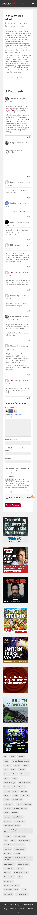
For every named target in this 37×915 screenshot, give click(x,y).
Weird (24, 890)
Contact (21, 909)
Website (8, 458)
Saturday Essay (9, 864)
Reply (28, 137)
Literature (7, 836)
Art (5, 757)
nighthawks (10, 111)
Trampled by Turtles (20, 873)
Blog (5, 909)
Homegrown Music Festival (13, 817)
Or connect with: (11, 407)
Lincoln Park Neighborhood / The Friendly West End (15, 831)
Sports (6, 778)
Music (6, 761)
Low (5, 840)
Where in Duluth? (22, 894)
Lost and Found (20, 836)
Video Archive (8, 881)
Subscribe (30, 909)
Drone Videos (17, 800)
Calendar (13, 909)
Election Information (24, 804)
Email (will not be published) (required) (15, 449)
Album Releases (24, 783)
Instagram (7, 821)
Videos (14, 778)
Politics (25, 765)
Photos (16, 765)
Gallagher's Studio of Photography (15, 808)
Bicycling (24, 791)
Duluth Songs (8, 804)
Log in (18, 912)
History (21, 757)
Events (12, 757)
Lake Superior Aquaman (12, 826)
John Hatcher (11, 23)
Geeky (6, 813)
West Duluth (8, 894)
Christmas (25, 795)
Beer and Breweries (10, 791)
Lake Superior (19, 821)
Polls (5, 770)
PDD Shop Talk (20, 849)
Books (15, 795)
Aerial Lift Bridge (9, 783)
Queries (17, 853)
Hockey (14, 813)
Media (13, 840)
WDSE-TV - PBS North (11, 885)
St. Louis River (8, 868)
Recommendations (10, 774)
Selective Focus (23, 864)
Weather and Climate (11, 890)
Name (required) (11, 440)
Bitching (6, 795)
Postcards (7, 853)
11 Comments (12, 26)
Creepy (6, 800)
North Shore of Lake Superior (14, 845)
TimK (12, 272)
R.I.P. (12, 770)
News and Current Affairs (20, 761)
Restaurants (25, 774)
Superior (20, 868)
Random (21, 770)
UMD (20, 877)
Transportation (9, 877)
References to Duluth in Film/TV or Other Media (15, 859)
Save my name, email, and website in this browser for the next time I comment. (17, 471)
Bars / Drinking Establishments (14, 787)
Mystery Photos (24, 840)
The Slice (7, 873)
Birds (20, 78)
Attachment (9, 476)
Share (23, 26)
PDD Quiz (7, 849)
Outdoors (10, 78)
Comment (8, 417)
